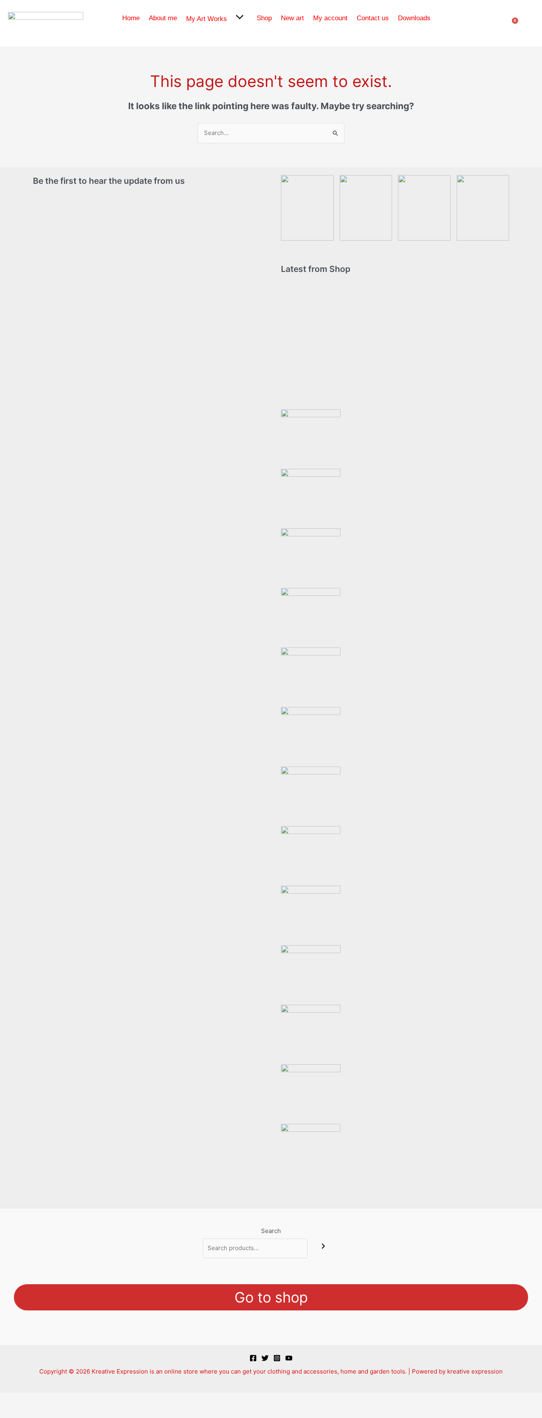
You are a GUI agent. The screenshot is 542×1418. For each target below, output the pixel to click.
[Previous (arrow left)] (12, 1412)
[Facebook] (253, 1358)
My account (330, 18)
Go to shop (271, 1297)
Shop (264, 18)
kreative (458, 1371)
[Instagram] (277, 1358)
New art (292, 18)
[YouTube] (288, 1358)
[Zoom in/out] (12, 1399)
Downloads (414, 18)
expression (487, 1371)
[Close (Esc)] (88, 1399)
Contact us (373, 18)
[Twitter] (265, 1358)
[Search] (323, 1246)
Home (131, 18)
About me (163, 18)
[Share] (63, 1399)
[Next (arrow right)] (37, 1412)
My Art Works (206, 19)
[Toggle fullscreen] (37, 1399)
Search (271, 1231)
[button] (238, 18)
